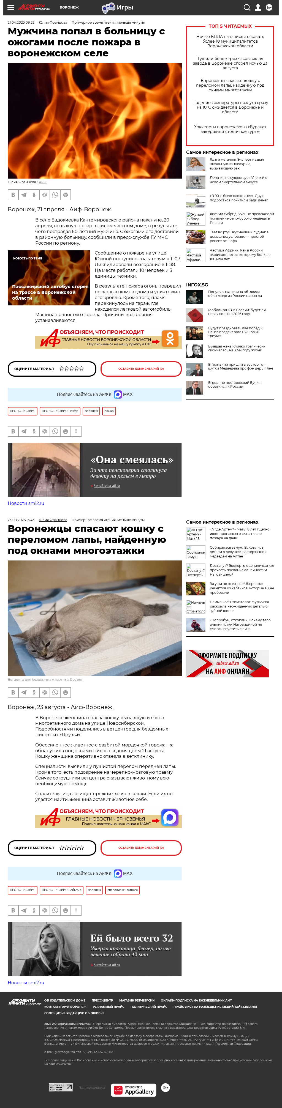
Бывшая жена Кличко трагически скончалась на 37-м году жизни (236, 348)
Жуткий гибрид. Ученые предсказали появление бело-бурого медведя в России (242, 218)
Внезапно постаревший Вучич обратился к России (234, 385)
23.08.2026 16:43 (21, 520)
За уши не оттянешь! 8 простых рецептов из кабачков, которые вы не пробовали (242, 588)
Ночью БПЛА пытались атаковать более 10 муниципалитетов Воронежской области (230, 41)
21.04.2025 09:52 (21, 22)
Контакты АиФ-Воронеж (65, 1007)
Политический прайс (149, 1007)
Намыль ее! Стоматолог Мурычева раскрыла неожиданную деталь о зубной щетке (239, 606)
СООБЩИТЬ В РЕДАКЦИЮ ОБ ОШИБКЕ (74, 1013)
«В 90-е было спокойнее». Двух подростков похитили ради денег (239, 198)
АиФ (43, 182)
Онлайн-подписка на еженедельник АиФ (196, 1000)
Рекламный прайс (108, 1007)
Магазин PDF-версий (136, 1000)
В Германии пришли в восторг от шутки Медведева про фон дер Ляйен (240, 366)
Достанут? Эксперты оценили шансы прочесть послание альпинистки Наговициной (242, 569)
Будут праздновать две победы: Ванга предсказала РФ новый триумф (235, 332)
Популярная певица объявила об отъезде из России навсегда (235, 294)
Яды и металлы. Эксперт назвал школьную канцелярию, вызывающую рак (237, 163)
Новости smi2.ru (26, 503)
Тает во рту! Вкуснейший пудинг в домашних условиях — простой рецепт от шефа (239, 236)
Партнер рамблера (92, 1087)
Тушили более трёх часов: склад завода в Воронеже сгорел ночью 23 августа (230, 63)
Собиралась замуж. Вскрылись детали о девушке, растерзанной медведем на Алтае (238, 551)
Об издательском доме (64, 1000)
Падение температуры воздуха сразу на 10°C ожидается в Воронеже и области (230, 107)
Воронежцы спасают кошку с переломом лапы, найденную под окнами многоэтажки (230, 85)
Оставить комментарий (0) (141, 369)
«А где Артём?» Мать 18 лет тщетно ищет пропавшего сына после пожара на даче (240, 533)
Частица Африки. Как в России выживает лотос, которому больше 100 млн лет (240, 254)
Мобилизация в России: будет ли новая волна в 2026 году (237, 312)
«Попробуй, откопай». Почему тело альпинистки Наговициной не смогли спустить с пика (240, 624)
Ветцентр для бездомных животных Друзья (45, 679)
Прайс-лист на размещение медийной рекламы (215, 1007)
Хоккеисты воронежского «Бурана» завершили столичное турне (230, 129)
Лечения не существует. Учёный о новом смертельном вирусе (238, 180)
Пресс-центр (102, 1000)
